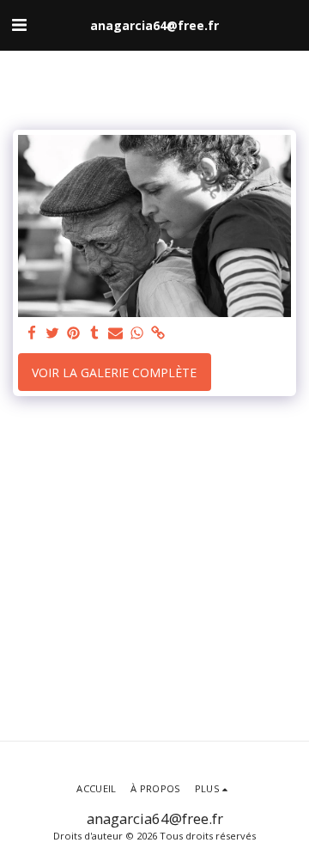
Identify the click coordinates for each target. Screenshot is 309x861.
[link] (158, 333)
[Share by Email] (116, 333)
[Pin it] (74, 333)
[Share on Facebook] (31, 333)
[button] (18, 24)
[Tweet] (53, 333)
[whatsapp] (137, 333)
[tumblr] (95, 333)
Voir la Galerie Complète (114, 372)
